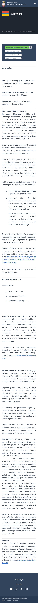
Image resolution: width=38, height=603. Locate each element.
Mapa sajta (19, 580)
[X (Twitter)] (16, 589)
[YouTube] (11, 589)
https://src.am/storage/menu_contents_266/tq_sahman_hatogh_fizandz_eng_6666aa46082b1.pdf (19, 259)
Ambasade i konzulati (26, 32)
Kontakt (19, 584)
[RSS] (21, 589)
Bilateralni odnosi (9, 32)
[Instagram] (26, 589)
